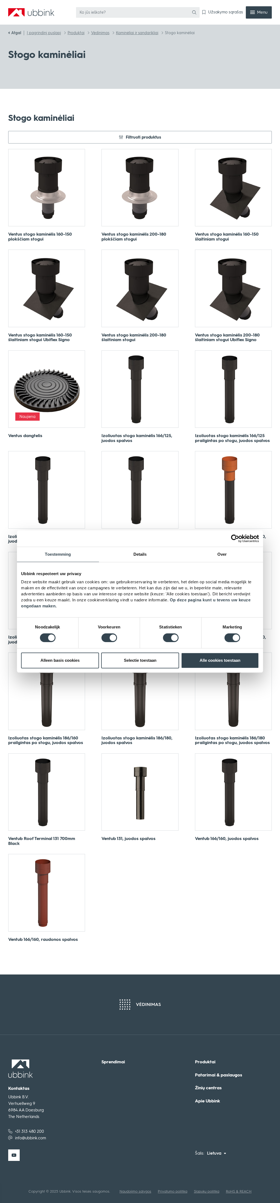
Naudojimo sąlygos (135, 1191)
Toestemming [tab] (58, 554)
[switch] (109, 637)
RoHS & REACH (239, 1191)
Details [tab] (140, 554)
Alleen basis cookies (60, 660)
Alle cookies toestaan (220, 660)
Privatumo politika (172, 1191)
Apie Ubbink (207, 1101)
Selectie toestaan (140, 660)
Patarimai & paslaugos (218, 1075)
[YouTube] (14, 1155)
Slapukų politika (206, 1191)
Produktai (205, 1061)
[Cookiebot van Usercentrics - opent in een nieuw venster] (235, 538)
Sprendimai (113, 1061)
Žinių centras (208, 1087)
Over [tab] (222, 554)
